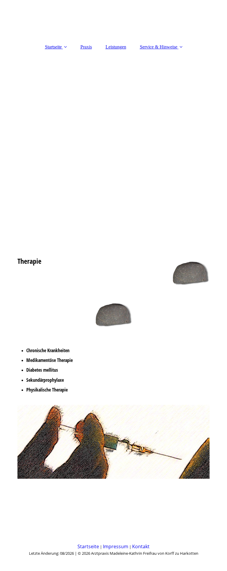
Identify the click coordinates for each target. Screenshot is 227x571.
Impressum (115, 546)
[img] (113, 128)
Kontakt (141, 546)
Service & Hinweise (158, 46)
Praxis (86, 46)
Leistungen (116, 46)
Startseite (53, 46)
